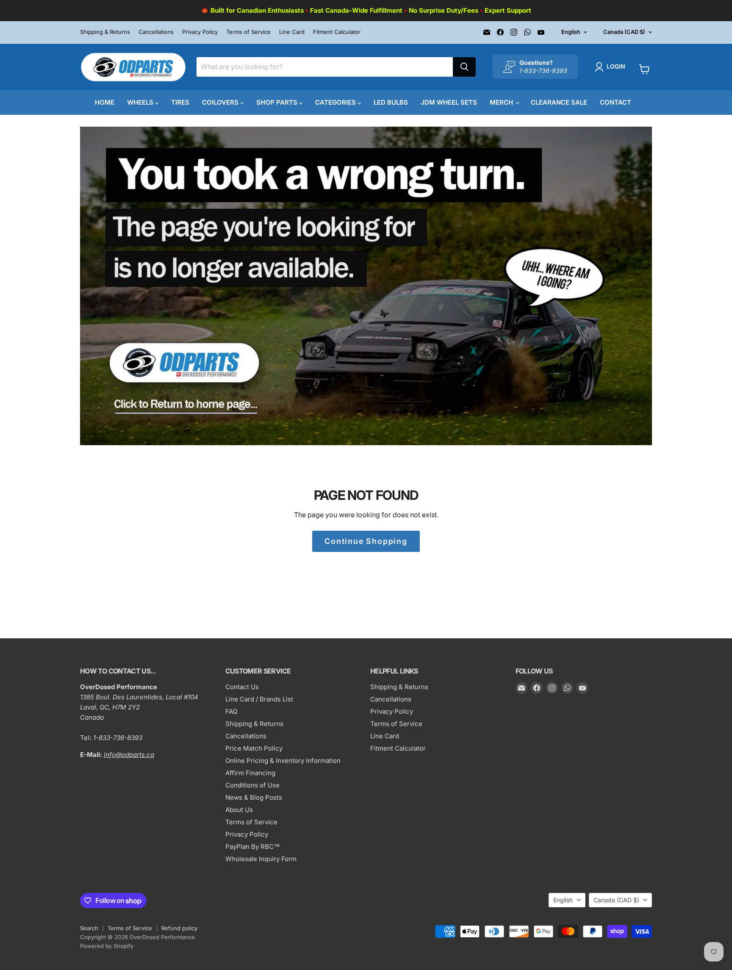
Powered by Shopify (106, 945)
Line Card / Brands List (259, 699)
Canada (624, 31)
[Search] (464, 67)
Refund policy (179, 928)
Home (104, 102)
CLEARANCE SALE (559, 102)
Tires (180, 102)
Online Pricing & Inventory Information (283, 761)
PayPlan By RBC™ (252, 847)
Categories (336, 102)
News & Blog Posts (253, 797)
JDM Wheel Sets (449, 102)
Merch (502, 102)
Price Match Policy (254, 748)
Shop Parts (277, 102)
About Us (239, 810)
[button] (612, 67)
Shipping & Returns (105, 32)
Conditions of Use (252, 785)
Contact (615, 102)
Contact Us (242, 687)
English (570, 31)
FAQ (231, 711)
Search (89, 928)
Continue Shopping (366, 541)
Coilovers (221, 102)
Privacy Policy (200, 32)
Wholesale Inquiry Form (261, 859)
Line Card (292, 32)
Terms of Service (248, 32)
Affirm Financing (250, 773)
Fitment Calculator (336, 32)
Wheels (141, 102)
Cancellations (156, 32)
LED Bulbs (391, 102)
